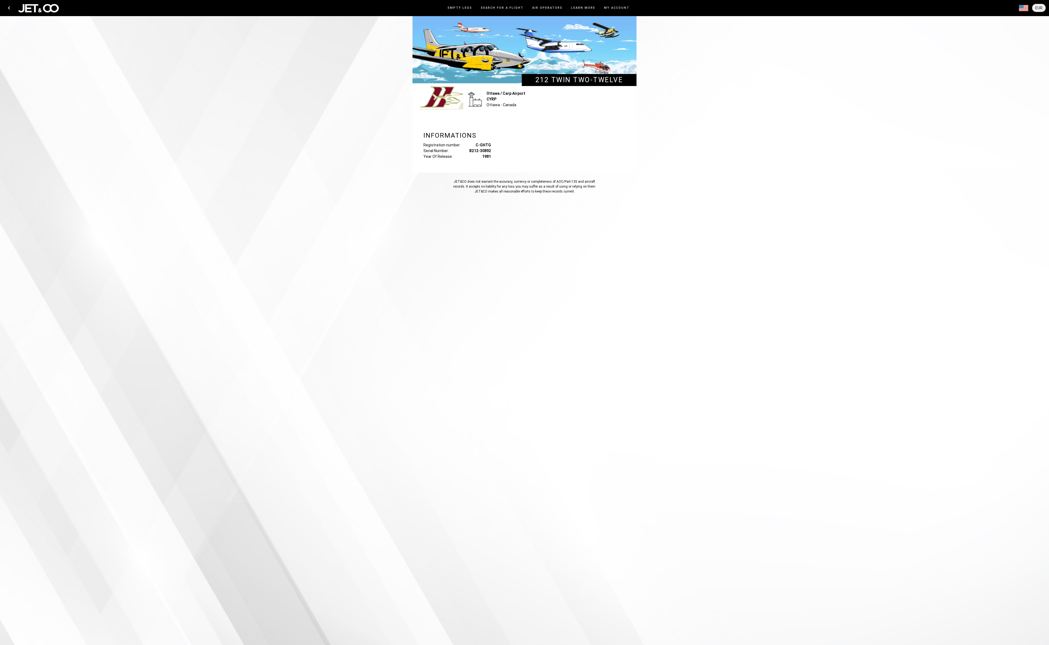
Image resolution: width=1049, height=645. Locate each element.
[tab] (459, 8)
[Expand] (1023, 8)
